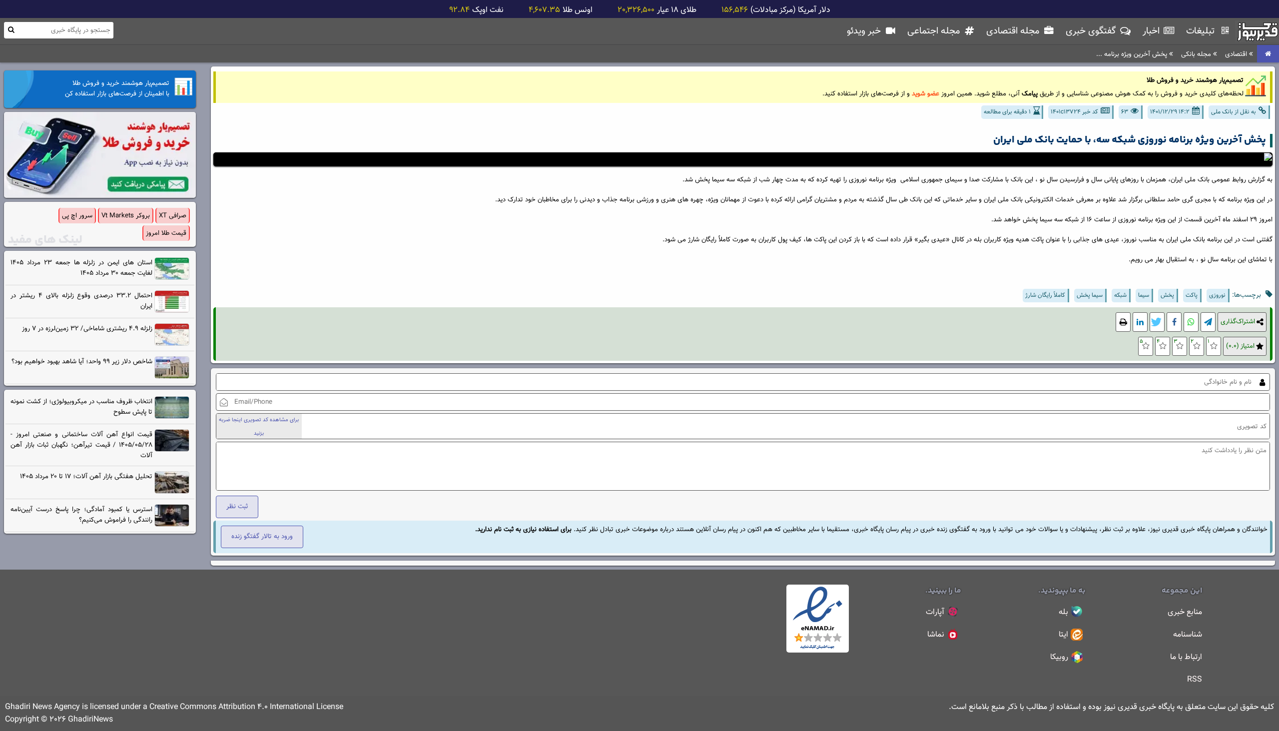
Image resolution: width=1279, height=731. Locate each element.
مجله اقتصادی (1014, 31)
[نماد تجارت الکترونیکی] (817, 651)
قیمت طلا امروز (166, 233)
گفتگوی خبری (1092, 31)
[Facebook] (1174, 322)
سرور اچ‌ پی (77, 215)
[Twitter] (1157, 322)
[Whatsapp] (1191, 322)
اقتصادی (1237, 54)
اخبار (1152, 31)
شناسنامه (1187, 635)
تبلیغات (1201, 31)
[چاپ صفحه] (1123, 322)
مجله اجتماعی (934, 31)
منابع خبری (1185, 612)
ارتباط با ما (1186, 657)
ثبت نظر (237, 506)
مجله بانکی (1197, 54)
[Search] (11, 29)
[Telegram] (1208, 322)
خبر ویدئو (865, 31)
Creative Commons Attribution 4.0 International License (246, 707)
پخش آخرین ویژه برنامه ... (1132, 54)
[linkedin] (1140, 322)
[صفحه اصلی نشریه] (1268, 54)
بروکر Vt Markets (125, 215)
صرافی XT (172, 215)
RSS (1194, 680)
